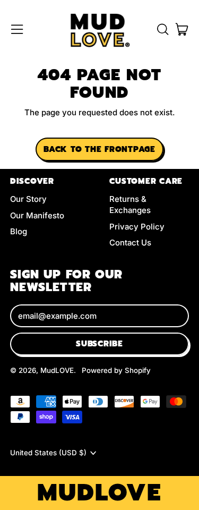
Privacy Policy (137, 227)
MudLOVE (57, 370)
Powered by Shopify (116, 370)
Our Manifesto (37, 215)
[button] (162, 29)
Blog (18, 231)
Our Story (28, 199)
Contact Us (130, 242)
